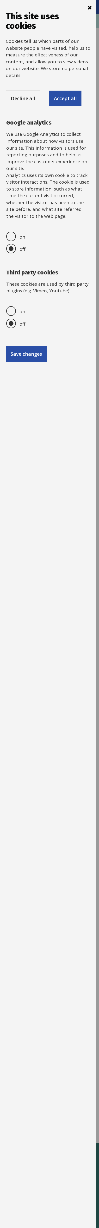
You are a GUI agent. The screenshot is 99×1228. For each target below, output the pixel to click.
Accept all (65, 98)
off (22, 249)
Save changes (26, 354)
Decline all (23, 98)
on (22, 237)
